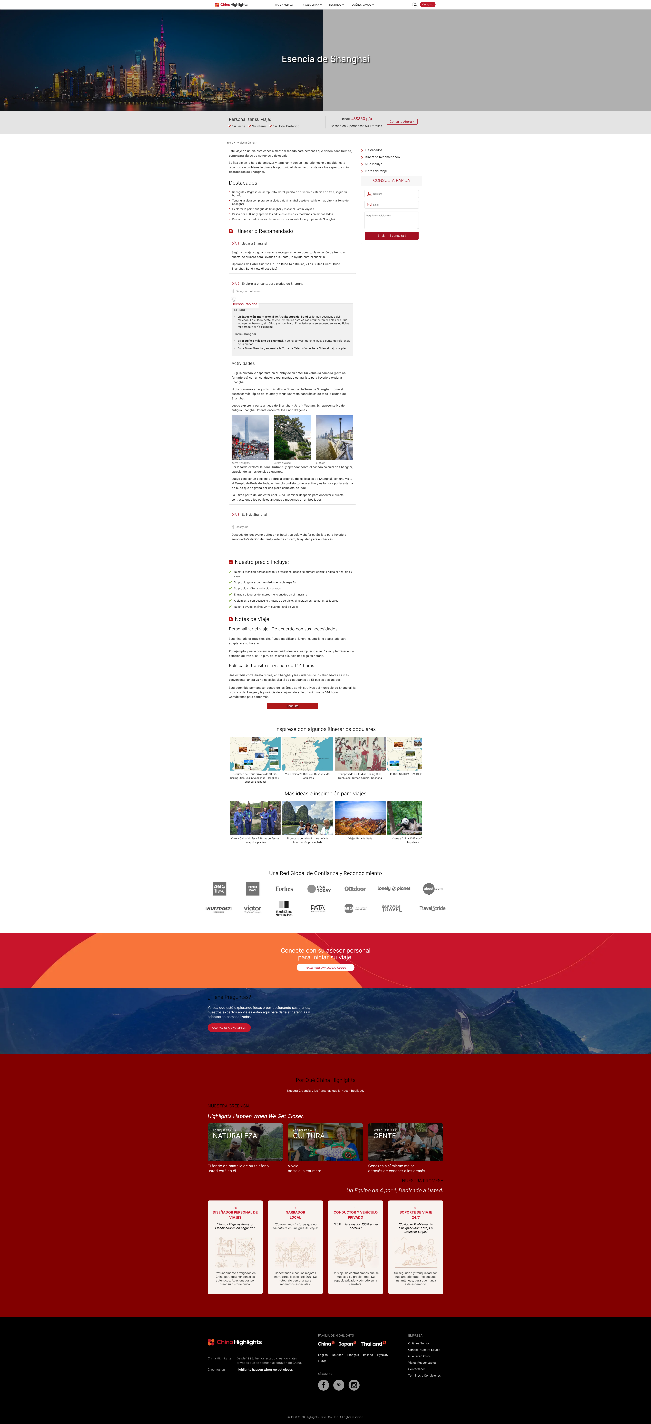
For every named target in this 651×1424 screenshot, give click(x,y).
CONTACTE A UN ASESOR (229, 1027)
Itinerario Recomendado (382, 157)
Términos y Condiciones (424, 1375)
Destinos (335, 4)
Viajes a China (246, 142)
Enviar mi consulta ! (392, 235)
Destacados (373, 150)
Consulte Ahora (401, 121)
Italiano (368, 1355)
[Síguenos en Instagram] (354, 1389)
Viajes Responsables (422, 1362)
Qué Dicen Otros (419, 1356)
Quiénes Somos (361, 4)
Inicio (229, 142)
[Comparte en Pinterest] (338, 1389)
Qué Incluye (373, 164)
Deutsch (337, 1355)
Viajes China (311, 4)
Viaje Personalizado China (325, 967)
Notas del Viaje (376, 171)
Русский (383, 1355)
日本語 (322, 1361)
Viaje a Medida (283, 4)
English (323, 1355)
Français (353, 1355)
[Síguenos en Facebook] (323, 1389)
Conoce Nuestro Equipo (424, 1349)
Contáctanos (417, 1369)
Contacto (427, 4)
